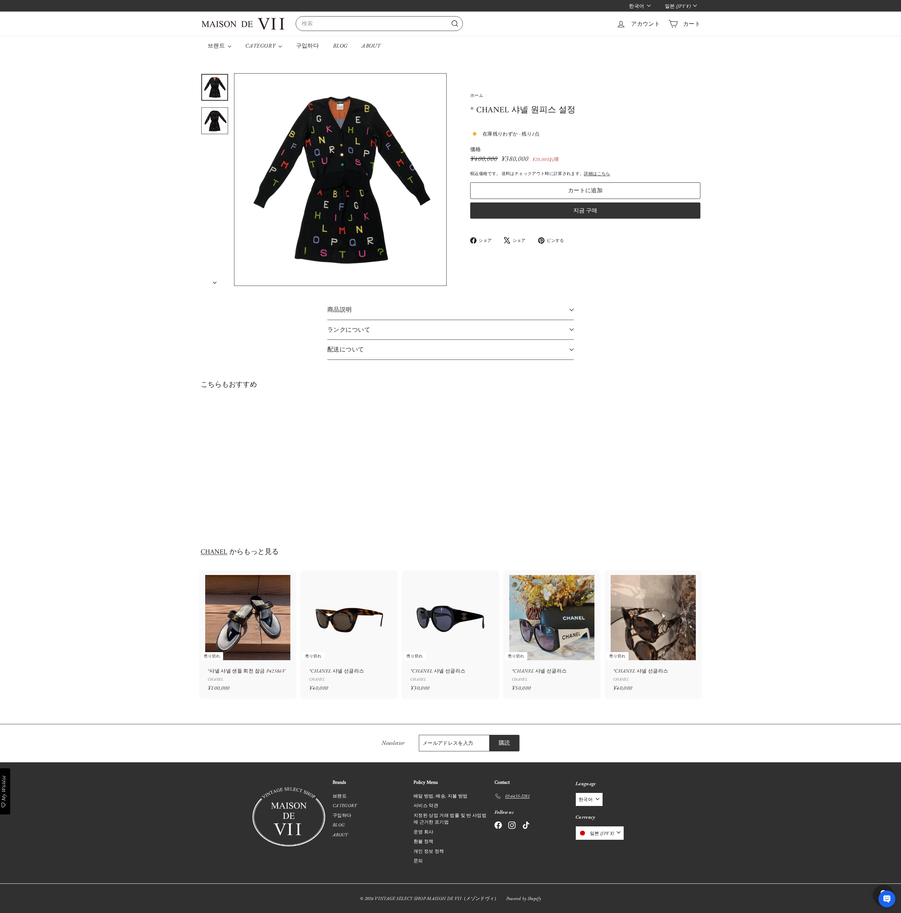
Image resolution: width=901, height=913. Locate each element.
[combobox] (379, 23)
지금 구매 (585, 210)
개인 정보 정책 (429, 851)
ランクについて (348, 329)
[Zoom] (340, 180)
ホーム (477, 95)
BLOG (340, 45)
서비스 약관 (426, 805)
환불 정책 (424, 841)
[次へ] (215, 280)
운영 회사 (424, 832)
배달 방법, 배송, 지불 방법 (441, 796)
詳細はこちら (597, 173)
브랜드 (217, 45)
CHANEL (214, 552)
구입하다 (307, 45)
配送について (345, 349)
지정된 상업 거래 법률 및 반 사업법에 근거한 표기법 (450, 818)
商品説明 (339, 309)
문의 (418, 861)
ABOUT (370, 45)
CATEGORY (260, 45)
